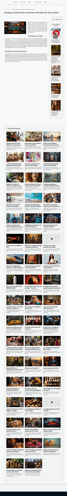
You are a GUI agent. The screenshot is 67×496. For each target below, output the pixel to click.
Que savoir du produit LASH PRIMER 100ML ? (14, 287)
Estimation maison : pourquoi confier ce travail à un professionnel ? (14, 308)
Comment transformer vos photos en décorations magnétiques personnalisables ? (33, 166)
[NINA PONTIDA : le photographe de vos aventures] (15, 361)
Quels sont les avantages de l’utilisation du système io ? (51, 328)
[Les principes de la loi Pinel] (52, 361)
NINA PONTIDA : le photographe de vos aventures (14, 368)
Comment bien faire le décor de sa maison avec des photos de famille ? (55, 78)
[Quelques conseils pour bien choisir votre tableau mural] (15, 320)
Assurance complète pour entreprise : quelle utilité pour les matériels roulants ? (14, 267)
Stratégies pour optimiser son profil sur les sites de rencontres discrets (33, 226)
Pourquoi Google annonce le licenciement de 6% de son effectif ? (32, 349)
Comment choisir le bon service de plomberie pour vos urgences (14, 226)
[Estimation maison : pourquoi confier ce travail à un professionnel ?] (15, 299)
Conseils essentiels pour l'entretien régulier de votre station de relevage (51, 185)
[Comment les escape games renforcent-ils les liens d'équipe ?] (52, 156)
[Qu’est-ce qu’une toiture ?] (33, 361)
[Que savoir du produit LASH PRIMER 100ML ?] (15, 279)
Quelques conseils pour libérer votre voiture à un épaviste (33, 471)
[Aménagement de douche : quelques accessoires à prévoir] (52, 279)
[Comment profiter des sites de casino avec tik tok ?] (33, 442)
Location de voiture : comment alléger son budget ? (14, 409)
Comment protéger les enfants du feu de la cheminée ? (15, 450)
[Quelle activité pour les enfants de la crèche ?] (15, 381)
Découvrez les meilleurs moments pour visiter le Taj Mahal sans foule (50, 145)
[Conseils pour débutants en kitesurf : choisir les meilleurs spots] (33, 197)
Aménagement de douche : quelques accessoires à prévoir (51, 287)
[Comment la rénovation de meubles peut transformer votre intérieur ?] (15, 156)
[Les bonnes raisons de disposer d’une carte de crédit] (56, 88)
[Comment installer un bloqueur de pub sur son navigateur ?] (56, 33)
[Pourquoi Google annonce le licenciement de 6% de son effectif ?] (33, 340)
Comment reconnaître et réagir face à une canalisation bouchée (51, 206)
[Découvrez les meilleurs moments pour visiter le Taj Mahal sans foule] (52, 136)
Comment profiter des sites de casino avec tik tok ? (33, 450)
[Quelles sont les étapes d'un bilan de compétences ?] (52, 442)
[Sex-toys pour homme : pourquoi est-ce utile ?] (52, 238)
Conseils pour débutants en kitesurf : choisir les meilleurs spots (33, 206)
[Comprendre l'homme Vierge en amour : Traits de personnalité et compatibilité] (33, 279)
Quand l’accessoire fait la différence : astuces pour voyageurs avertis (13, 145)
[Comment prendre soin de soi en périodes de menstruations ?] (52, 259)
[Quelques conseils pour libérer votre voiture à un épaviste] (33, 463)
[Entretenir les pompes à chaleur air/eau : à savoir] (33, 422)
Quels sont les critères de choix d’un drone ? (50, 307)
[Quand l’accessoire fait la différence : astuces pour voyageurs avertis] (15, 136)
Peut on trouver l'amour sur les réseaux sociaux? (51, 430)
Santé (30, 2)
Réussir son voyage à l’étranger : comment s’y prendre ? (33, 246)
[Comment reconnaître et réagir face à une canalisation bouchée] (52, 197)
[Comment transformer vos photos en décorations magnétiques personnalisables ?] (33, 156)
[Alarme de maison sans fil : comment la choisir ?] (52, 218)
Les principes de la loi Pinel (50, 368)
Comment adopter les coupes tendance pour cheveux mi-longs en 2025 (33, 185)
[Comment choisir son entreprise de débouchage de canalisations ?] (33, 381)
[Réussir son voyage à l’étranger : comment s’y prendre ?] (33, 238)
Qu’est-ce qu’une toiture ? (32, 368)
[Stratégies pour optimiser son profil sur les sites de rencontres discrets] (33, 218)
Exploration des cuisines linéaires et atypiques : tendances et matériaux (13, 206)
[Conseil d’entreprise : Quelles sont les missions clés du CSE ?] (15, 340)
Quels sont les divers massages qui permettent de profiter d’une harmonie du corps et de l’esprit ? (56, 59)
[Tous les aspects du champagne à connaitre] (52, 381)
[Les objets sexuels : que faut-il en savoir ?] (52, 402)
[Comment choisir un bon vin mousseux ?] (33, 320)
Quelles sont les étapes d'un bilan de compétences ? (51, 450)
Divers (45, 2)
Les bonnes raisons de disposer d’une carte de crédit (55, 96)
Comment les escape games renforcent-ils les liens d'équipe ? (51, 165)
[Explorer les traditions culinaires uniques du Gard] (15, 177)
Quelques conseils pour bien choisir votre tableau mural (14, 328)
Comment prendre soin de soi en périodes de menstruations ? (51, 267)
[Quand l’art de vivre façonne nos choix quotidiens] (33, 136)
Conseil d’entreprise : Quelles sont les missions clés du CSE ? (14, 348)
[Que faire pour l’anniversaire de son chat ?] (33, 299)
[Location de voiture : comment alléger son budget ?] (15, 402)
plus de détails (13, 39)
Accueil (5, 9)
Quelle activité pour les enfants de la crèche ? (12, 389)
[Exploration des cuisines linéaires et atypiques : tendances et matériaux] (15, 197)
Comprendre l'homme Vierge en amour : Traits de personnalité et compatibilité (33, 288)
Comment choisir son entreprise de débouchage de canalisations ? (33, 390)
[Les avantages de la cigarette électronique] (52, 340)
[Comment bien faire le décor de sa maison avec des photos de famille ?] (56, 70)
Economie (15, 2)
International (23, 2)
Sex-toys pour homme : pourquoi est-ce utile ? (49, 246)
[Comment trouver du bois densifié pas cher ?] (15, 422)
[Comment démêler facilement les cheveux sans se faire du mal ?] (56, 105)
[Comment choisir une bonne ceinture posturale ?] (33, 259)
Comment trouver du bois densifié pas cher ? (13, 430)
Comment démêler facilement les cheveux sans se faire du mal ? (55, 113)
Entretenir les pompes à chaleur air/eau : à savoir (31, 430)
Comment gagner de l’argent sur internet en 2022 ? (14, 471)
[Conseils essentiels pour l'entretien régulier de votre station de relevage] (52, 177)
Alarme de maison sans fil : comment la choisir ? (50, 225)
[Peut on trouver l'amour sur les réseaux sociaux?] (52, 422)
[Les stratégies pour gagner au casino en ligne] (33, 402)
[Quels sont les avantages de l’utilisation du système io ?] (52, 320)
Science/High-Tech (37, 2)
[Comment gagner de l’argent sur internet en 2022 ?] (15, 463)
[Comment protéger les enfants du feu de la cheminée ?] (15, 442)
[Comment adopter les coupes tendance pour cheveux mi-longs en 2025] (33, 177)
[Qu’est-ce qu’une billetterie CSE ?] (15, 238)
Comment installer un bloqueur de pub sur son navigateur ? (55, 41)
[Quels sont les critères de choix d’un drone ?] (52, 299)
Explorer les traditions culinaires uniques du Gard (13, 185)
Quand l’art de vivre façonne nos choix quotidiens (33, 144)
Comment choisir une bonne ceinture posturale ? (33, 266)
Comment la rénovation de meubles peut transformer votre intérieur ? (13, 165)
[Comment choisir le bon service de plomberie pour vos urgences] (15, 218)
